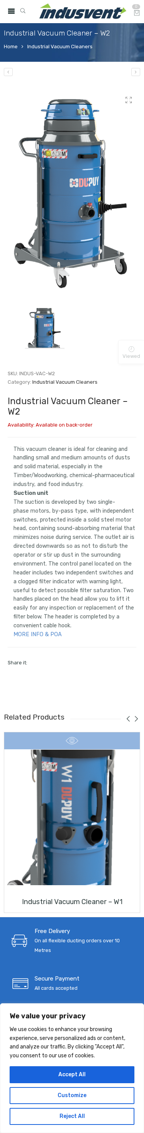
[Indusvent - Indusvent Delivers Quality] (83, 11)
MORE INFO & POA (37, 634)
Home (11, 46)
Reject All (72, 1116)
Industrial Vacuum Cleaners (60, 46)
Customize (72, 1095)
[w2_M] (72, 192)
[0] (137, 13)
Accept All (72, 1074)
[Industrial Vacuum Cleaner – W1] (8, 72)
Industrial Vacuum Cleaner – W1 (72, 902)
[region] (72, 1068)
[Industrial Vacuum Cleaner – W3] (135, 72)
